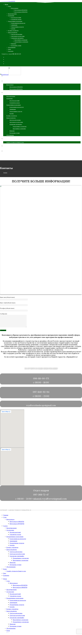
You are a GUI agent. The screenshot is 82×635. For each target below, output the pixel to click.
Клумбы (13, 28)
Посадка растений (16, 17)
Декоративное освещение (21, 41)
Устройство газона (16, 19)
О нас (9, 6)
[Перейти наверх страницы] (0, 512)
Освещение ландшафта (17, 38)
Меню (6, 4)
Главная (5, 515)
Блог (4, 573)
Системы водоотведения (18, 36)
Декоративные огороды (17, 26)
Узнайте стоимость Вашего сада (16, 571)
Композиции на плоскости (18, 23)
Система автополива (16, 34)
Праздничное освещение (20, 39)
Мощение (13, 43)
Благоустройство (12, 32)
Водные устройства (13, 30)
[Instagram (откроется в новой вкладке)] (5, 59)
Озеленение (11, 15)
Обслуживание (12, 47)
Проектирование (12, 13)
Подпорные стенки (16, 45)
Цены (9, 49)
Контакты (10, 51)
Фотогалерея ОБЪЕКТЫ (20, 12)
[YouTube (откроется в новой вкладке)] (5, 61)
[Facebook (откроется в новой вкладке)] (5, 57)
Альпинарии (14, 25)
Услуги (5, 526)
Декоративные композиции (15, 21)
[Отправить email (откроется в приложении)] (5, 63)
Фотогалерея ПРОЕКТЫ (20, 10)
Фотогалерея (14, 8)
